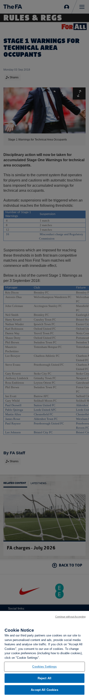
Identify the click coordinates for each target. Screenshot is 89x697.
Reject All (44, 678)
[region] (44, 654)
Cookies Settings (44, 666)
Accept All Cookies (44, 690)
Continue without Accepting (70, 616)
